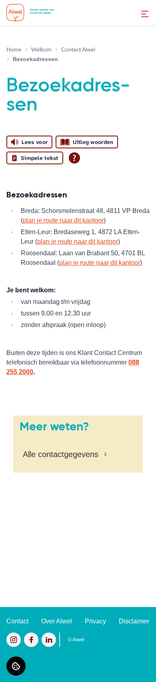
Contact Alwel (78, 49)
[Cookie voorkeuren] (16, 666)
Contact (17, 621)
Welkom (41, 49)
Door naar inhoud (31, 11)
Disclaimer (134, 621)
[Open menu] (145, 14)
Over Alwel (56, 621)
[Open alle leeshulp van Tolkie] (74, 158)
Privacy (95, 621)
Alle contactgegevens (60, 454)
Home (14, 49)
